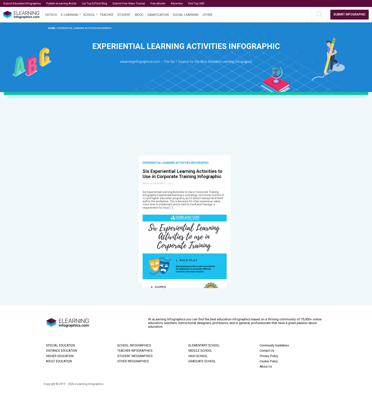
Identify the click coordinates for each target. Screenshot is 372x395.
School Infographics (134, 345)
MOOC (139, 15)
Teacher (106, 15)
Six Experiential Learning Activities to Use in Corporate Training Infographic (182, 174)
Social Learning (186, 15)
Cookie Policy (269, 361)
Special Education (60, 345)
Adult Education (59, 361)
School (89, 15)
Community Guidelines (274, 345)
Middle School (200, 350)
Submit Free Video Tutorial (129, 3)
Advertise (177, 3)
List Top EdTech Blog (94, 3)
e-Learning (69, 15)
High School (198, 356)
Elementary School (204, 345)
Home (52, 28)
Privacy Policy (269, 356)
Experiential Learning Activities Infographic (176, 162)
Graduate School (202, 361)
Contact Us (267, 350)
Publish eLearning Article (61, 3)
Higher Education (59, 356)
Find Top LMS (196, 3)
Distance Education (61, 350)
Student (124, 15)
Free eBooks (157, 3)
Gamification (158, 15)
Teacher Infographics (134, 350)
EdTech (51, 15)
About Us (266, 366)
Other (207, 15)
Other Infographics (133, 361)
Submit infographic (349, 14)
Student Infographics (135, 356)
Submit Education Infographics (22, 3)
